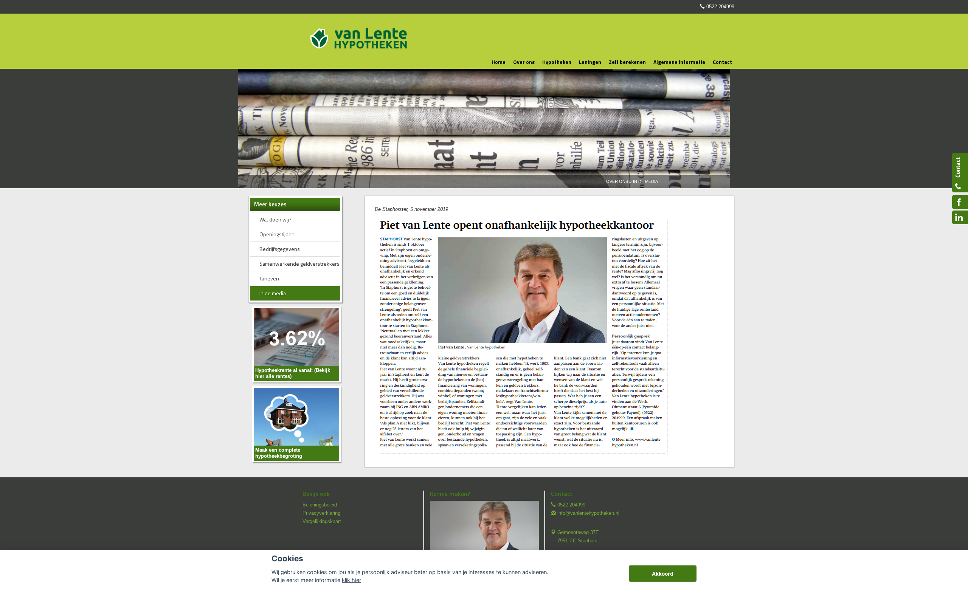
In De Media (645, 181)
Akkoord (662, 574)
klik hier (351, 580)
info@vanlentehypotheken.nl (588, 513)
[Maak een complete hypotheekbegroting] (296, 424)
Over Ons (617, 181)
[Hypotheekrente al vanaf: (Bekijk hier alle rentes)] (296, 344)
